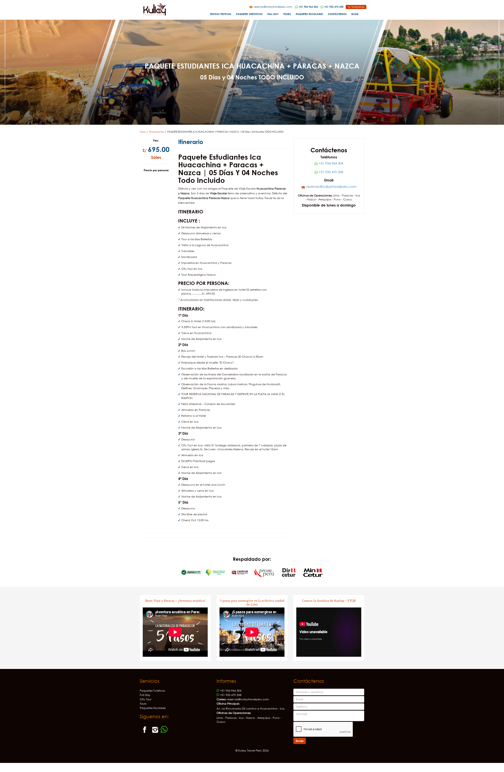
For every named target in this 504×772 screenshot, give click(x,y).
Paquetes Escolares (309, 14)
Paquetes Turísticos (249, 14)
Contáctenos (337, 14)
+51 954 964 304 (330, 163)
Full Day (273, 14)
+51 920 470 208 (330, 172)
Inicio (143, 131)
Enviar (299, 740)
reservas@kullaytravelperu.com (272, 6)
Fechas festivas (220, 14)
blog (355, 14)
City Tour (145, 699)
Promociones (156, 131)
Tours (287, 14)
